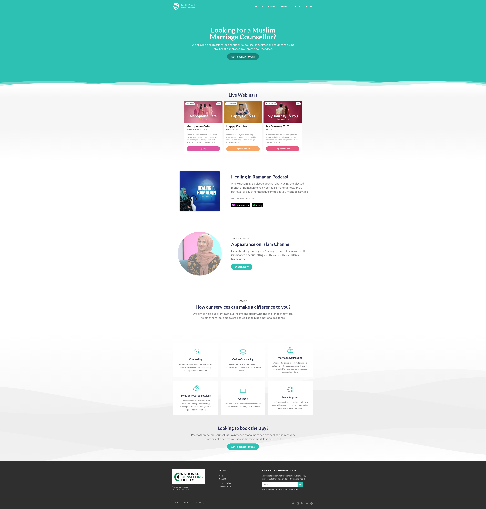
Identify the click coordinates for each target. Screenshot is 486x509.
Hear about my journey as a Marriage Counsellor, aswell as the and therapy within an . (269, 255)
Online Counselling (243, 359)
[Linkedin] (302, 503)
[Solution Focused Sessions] (196, 388)
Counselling (195, 359)
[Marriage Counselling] (290, 350)
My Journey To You (279, 126)
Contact (308, 6)
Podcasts (259, 6)
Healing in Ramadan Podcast (260, 176)
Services (283, 6)
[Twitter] (293, 503)
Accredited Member (180, 487)
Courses (271, 6)
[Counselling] (196, 351)
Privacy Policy (293, 489)
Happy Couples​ (236, 126)
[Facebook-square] (298, 503)
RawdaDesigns (201, 503)
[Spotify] (311, 503)
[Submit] (300, 484)
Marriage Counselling (290, 357)
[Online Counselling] (243, 351)
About (297, 6)
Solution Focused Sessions (196, 395)
